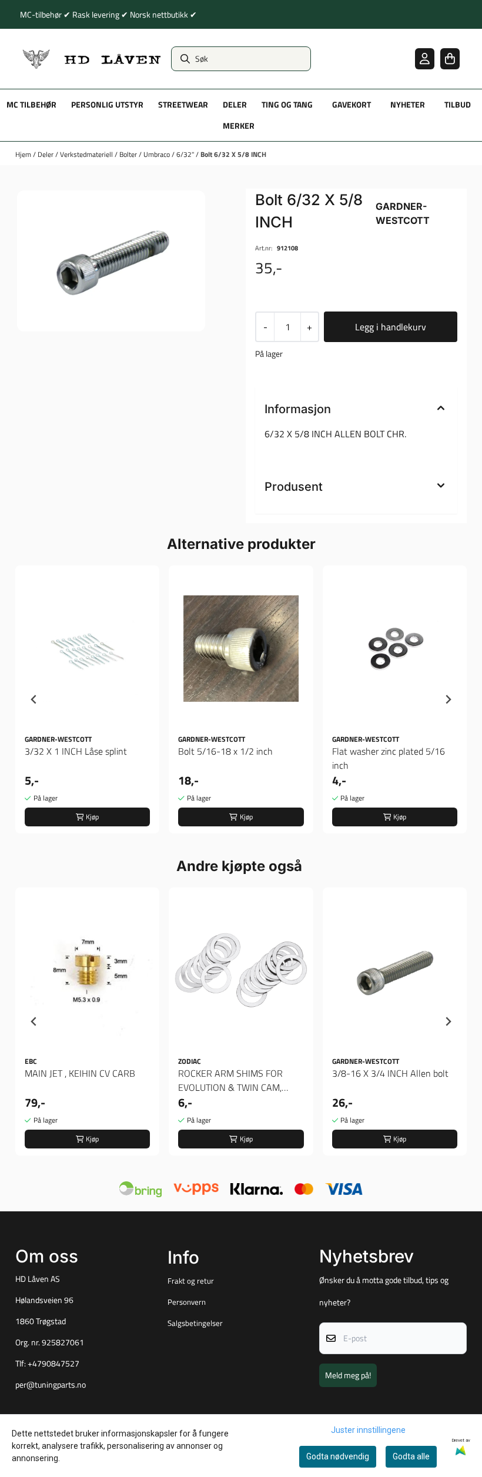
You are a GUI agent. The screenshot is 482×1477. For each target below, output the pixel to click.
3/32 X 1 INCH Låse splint (76, 751)
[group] (87, 699)
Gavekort (351, 104)
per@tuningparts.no (50, 1385)
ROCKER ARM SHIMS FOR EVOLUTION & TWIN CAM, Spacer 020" (230, 1080)
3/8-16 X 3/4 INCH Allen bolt (390, 1073)
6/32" (186, 154)
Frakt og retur (191, 1281)
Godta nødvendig (337, 1456)
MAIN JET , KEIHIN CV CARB (80, 1073)
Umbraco (157, 154)
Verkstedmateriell (87, 154)
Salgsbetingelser (195, 1323)
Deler (46, 154)
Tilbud (457, 104)
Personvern (187, 1302)
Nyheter (407, 104)
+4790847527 (53, 1363)
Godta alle (411, 1456)
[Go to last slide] (34, 699)
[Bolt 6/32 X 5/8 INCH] (111, 260)
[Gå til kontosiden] (424, 58)
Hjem (24, 154)
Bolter (129, 154)
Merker (239, 125)
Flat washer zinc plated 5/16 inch (388, 758)
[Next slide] (448, 699)
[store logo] (92, 59)
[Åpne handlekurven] (450, 58)
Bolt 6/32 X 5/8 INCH (233, 154)
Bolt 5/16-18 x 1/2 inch (225, 751)
